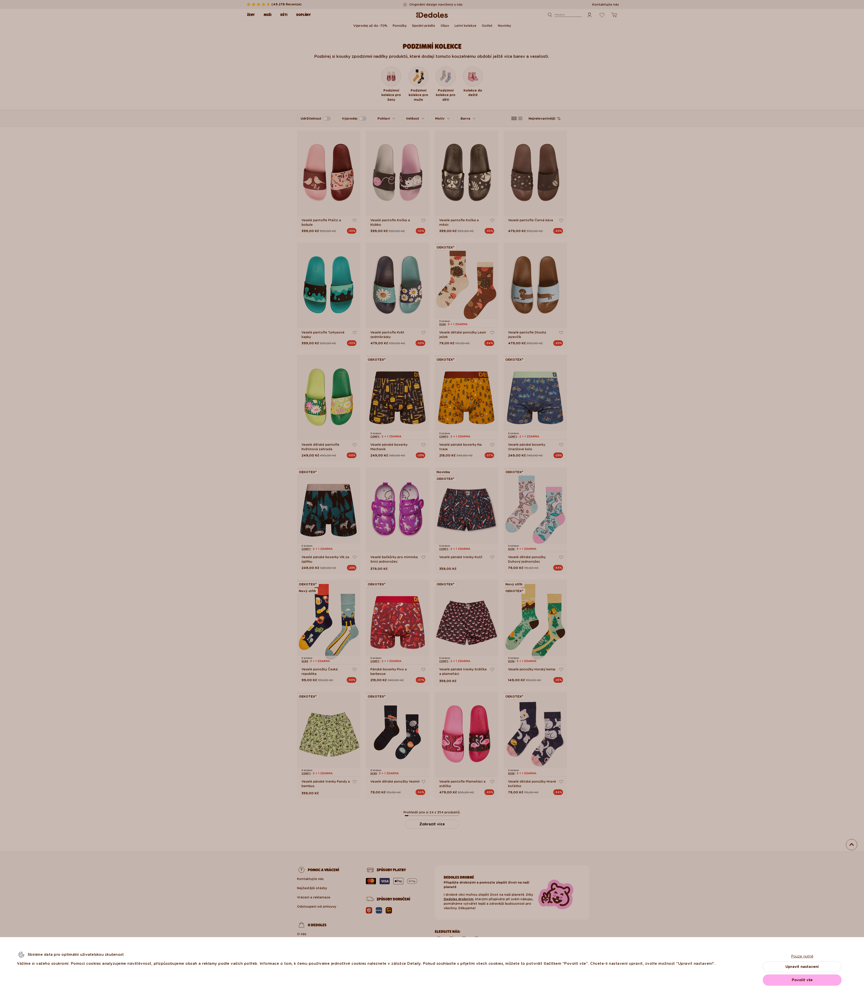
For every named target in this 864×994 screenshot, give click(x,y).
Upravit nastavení (802, 967)
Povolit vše (802, 980)
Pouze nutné (802, 956)
